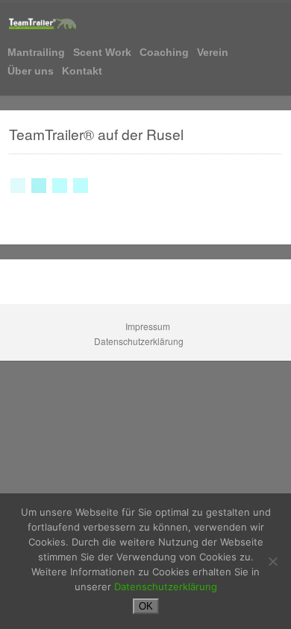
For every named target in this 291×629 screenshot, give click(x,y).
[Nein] (272, 561)
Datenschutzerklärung (140, 341)
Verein (212, 52)
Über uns (30, 71)
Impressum (148, 326)
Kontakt (82, 71)
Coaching (164, 52)
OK (146, 606)
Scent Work (102, 52)
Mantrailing (36, 52)
